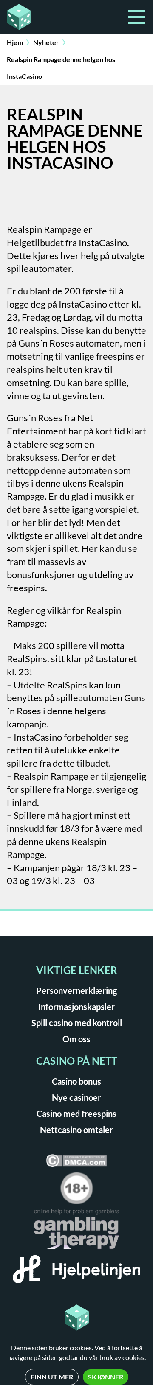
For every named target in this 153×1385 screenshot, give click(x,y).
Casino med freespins (76, 1113)
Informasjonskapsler (76, 1007)
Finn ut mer (52, 1377)
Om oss (76, 1039)
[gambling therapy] (76, 1232)
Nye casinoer (76, 1097)
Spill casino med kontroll (76, 1023)
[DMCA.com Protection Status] (76, 1163)
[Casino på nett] (39, 17)
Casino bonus (76, 1081)
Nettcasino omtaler (76, 1130)
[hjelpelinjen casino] (76, 1272)
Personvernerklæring (76, 990)
